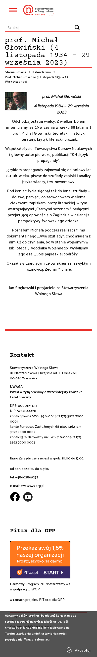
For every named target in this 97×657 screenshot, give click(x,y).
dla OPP (58, 600)
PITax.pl (45, 600)
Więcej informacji (37, 639)
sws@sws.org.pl (32, 486)
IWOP (35, 589)
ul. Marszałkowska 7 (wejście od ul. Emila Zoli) (43, 373)
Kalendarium (42, 72)
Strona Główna (15, 72)
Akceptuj (82, 651)
